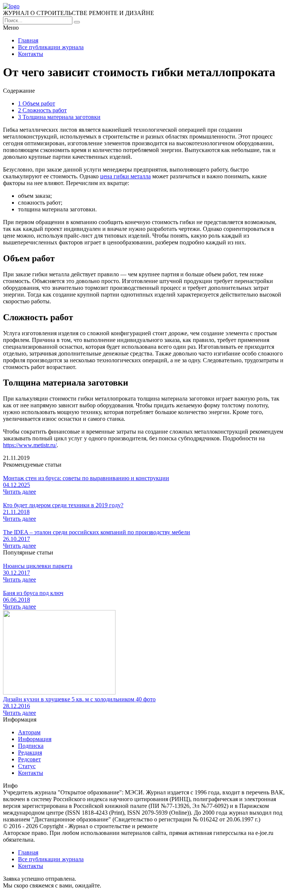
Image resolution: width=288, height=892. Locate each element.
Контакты (30, 54)
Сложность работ (42, 110)
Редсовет (29, 759)
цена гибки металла (125, 176)
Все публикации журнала (51, 47)
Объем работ (36, 103)
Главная (28, 40)
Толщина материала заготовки (59, 117)
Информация (34, 739)
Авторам (29, 732)
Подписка (31, 746)
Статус (27, 766)
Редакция (30, 752)
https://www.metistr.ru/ (30, 445)
